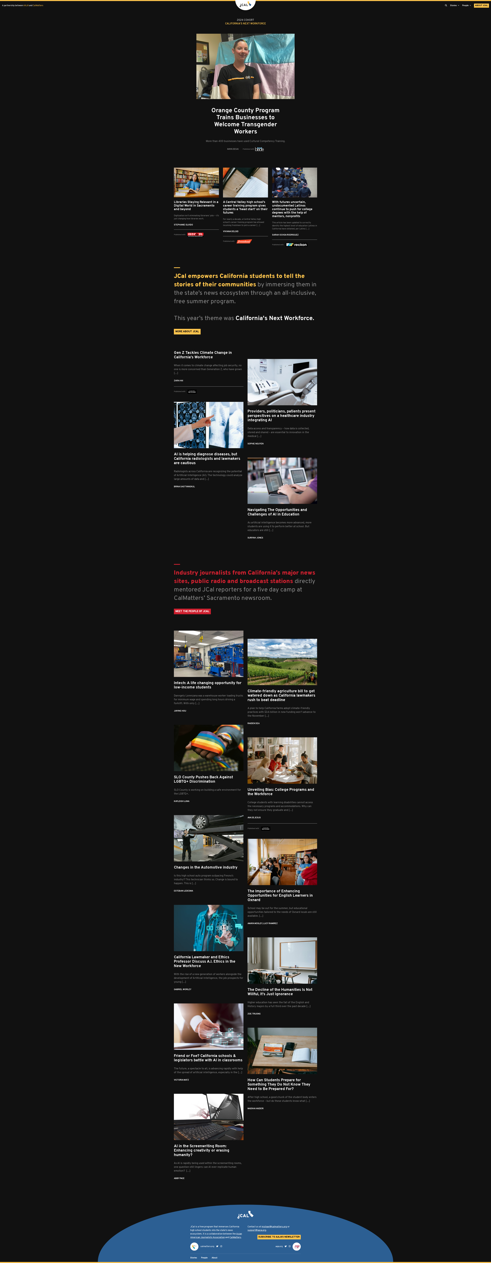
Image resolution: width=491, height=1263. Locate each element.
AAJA (26, 5)
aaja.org (279, 1246)
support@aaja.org (257, 1230)
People (204, 1258)
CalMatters (38, 5)
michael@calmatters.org (274, 1226)
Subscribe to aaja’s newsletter (279, 1237)
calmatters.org (207, 1246)
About (481, 5)
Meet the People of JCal (192, 611)
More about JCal (187, 331)
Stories (193, 1258)
